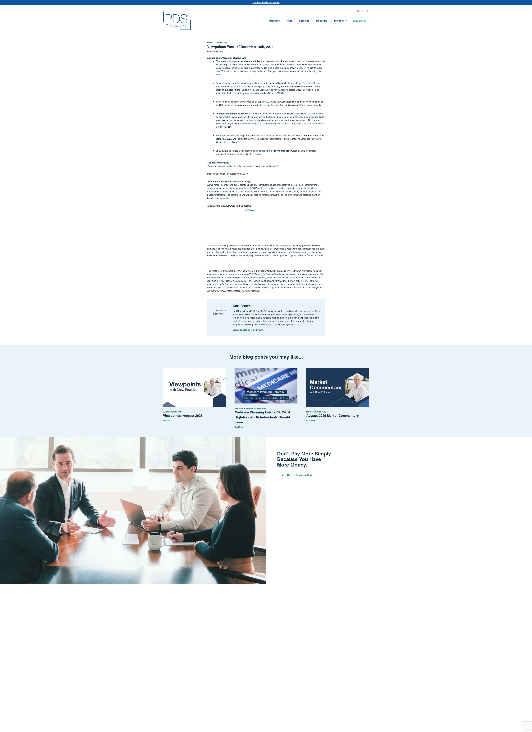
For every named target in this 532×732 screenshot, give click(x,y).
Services (304, 20)
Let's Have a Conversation (296, 475)
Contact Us (359, 21)
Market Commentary (217, 42)
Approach (274, 20)
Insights (339, 20)
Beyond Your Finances (245, 408)
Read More (167, 420)
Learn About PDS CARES (266, 2)
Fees (289, 20)
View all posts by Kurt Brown (248, 329)
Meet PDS (322, 20)
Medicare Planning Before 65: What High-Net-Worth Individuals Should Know (262, 417)
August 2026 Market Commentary (332, 415)
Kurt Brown (242, 305)
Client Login (363, 11)
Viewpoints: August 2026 (182, 415)
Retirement (262, 408)
